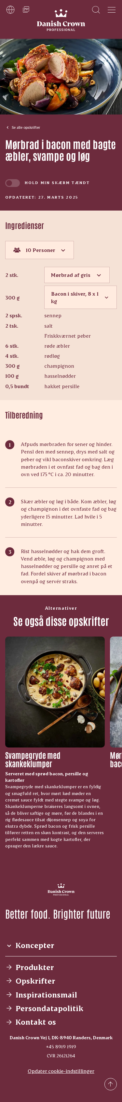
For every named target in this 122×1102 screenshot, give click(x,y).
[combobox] (39, 250)
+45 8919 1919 (61, 1046)
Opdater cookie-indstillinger (61, 1071)
